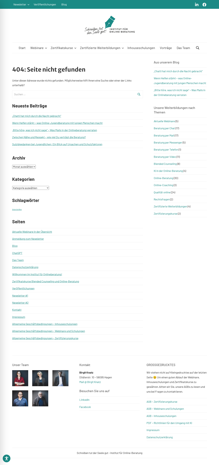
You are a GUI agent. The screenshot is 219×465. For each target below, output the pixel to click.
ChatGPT (17, 253)
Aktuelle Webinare (164, 121)
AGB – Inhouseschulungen (161, 415)
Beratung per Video (165, 156)
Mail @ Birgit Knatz (90, 381)
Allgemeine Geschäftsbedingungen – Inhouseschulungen (44, 323)
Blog (64, 4)
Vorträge (166, 48)
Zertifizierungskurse (165, 213)
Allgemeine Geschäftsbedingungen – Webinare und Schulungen (48, 331)
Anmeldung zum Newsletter (28, 238)
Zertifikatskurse (62, 48)
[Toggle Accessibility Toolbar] (6, 458)
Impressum (18, 316)
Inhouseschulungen (141, 48)
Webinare (37, 48)
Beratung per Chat (164, 128)
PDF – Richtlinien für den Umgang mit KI (169, 422)
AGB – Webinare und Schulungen (165, 408)
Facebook (85, 406)
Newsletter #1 (20, 295)
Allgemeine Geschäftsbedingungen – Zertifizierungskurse (45, 338)
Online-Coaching (163, 185)
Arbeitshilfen (17, 209)
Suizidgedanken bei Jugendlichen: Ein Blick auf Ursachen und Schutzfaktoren (57, 144)
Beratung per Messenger (168, 142)
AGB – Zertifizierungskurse (162, 401)
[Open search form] (198, 48)
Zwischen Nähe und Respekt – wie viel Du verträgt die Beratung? (49, 137)
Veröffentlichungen (45, 4)
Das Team (183, 48)
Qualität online (162, 192)
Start (22, 48)
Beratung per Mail (164, 135)
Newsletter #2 (20, 302)
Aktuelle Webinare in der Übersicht (32, 231)
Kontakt (16, 309)
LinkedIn (84, 399)
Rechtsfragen (162, 199)
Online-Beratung (163, 178)
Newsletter (19, 4)
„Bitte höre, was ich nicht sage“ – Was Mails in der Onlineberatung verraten (54, 130)
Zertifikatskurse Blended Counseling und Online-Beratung (45, 281)
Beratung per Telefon (166, 149)
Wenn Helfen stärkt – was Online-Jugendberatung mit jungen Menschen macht (57, 122)
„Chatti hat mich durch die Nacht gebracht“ (36, 115)
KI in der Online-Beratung (168, 170)
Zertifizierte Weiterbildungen (100, 48)
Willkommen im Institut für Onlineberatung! (37, 274)
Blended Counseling (165, 163)
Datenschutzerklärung (25, 267)
